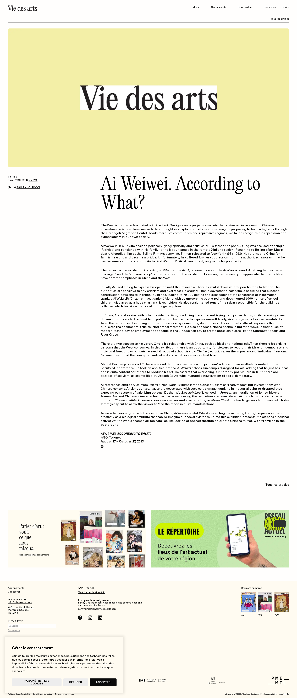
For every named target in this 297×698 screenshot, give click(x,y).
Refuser (75, 682)
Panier (285, 7)
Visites (12, 176)
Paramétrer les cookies (36, 682)
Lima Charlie (284, 694)
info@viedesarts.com (20, 602)
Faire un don (245, 7)
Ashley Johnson (28, 187)
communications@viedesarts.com (97, 609)
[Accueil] (77, 8)
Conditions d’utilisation (42, 694)
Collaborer (14, 591)
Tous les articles (280, 18)
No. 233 (33, 180)
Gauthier (254, 694)
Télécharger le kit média (91, 592)
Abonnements (218, 7)
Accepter (103, 682)
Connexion (270, 7)
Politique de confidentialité (19, 694)
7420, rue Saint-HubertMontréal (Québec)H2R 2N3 (21, 610)
